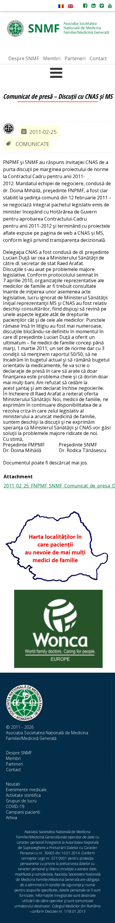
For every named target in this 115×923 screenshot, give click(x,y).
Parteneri (14, 764)
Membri (13, 758)
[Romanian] (61, 6)
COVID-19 (15, 806)
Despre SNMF (19, 753)
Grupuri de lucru (21, 801)
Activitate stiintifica (23, 795)
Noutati (13, 784)
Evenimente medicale (26, 789)
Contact (13, 769)
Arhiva (11, 817)
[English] (70, 6)
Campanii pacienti (23, 812)
